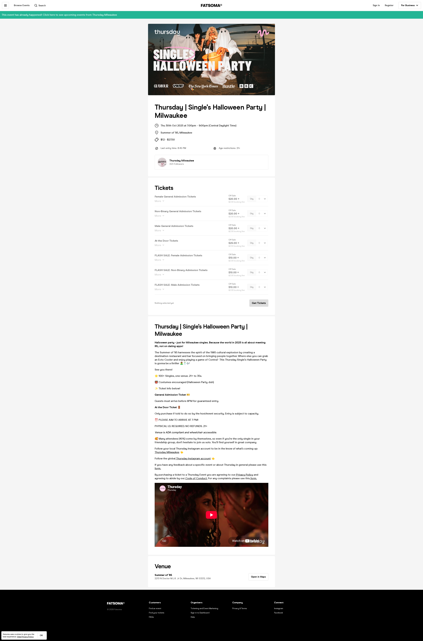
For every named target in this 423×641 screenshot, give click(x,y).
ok (41, 635)
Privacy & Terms (239, 608)
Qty (251, 199)
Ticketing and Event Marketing (204, 608)
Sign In (376, 5)
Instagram (278, 608)
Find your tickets (156, 613)
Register (389, 5)
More (158, 201)
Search (42, 5)
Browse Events (22, 5)
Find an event (155, 608)
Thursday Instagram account (193, 458)
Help (193, 617)
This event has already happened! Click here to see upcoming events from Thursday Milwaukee (59, 14)
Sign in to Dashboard (200, 613)
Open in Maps (258, 576)
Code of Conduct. (196, 478)
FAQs (151, 617)
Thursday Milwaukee (167, 452)
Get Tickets (259, 303)
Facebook (278, 613)
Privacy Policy (244, 474)
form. (158, 468)
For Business (408, 5)
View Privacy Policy (25, 637)
